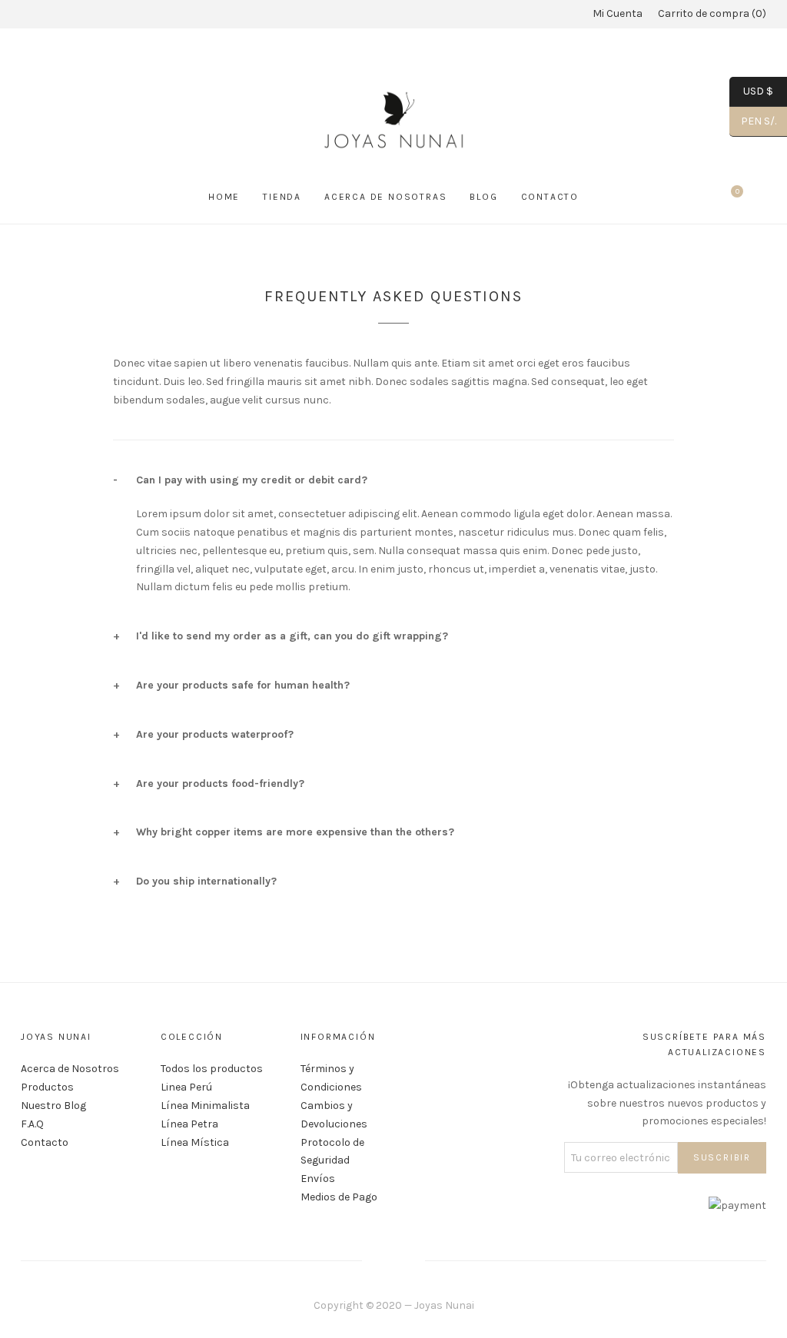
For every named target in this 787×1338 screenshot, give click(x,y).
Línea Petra (189, 1123)
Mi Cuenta (618, 13)
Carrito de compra (710, 13)
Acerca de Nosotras (385, 196)
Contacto (550, 196)
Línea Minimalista (205, 1105)
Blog (483, 196)
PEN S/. (752, 121)
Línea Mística (195, 1142)
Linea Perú (186, 1087)
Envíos (318, 1178)
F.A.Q (32, 1123)
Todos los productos (212, 1068)
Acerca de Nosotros (70, 1068)
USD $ (751, 91)
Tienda (282, 196)
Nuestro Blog (53, 1105)
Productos (47, 1087)
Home (224, 196)
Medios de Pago (339, 1197)
